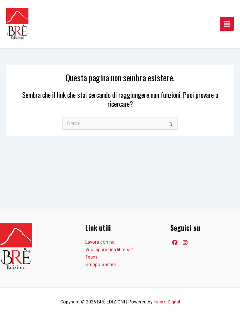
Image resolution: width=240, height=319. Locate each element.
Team (91, 257)
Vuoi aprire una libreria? (109, 249)
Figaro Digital (167, 302)
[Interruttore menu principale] (227, 24)
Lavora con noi (100, 242)
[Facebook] (175, 242)
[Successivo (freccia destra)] (229, 159)
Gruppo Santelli (100, 264)
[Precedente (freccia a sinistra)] (11, 159)
